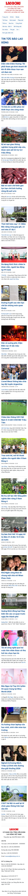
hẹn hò (23, 662)
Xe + (18, 29)
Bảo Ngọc (10, 697)
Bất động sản (17, 26)
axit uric (9, 196)
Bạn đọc (11, 23)
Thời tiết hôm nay (6, 235)
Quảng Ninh (4, 622)
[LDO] (14, 54)
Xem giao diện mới (7, 33)
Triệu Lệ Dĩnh (12, 774)
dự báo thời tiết (7, 547)
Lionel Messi (5, 389)
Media (17, 17)
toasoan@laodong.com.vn (12, 856)
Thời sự (4, 23)
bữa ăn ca (6, 117)
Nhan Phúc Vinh (13, 585)
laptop (6, 737)
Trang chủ (5, 17)
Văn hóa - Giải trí (7, 26)
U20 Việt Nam (5, 428)
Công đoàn (19, 23)
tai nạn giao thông (8, 160)
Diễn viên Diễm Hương (7, 77)
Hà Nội (3, 814)
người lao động (14, 279)
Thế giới (12, 29)
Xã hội (12, 17)
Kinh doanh (13, 20)
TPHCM (3, 275)
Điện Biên (4, 354)
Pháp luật (20, 20)
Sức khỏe (5, 29)
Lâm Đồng (4, 466)
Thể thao (4, 20)
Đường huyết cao (6, 314)
